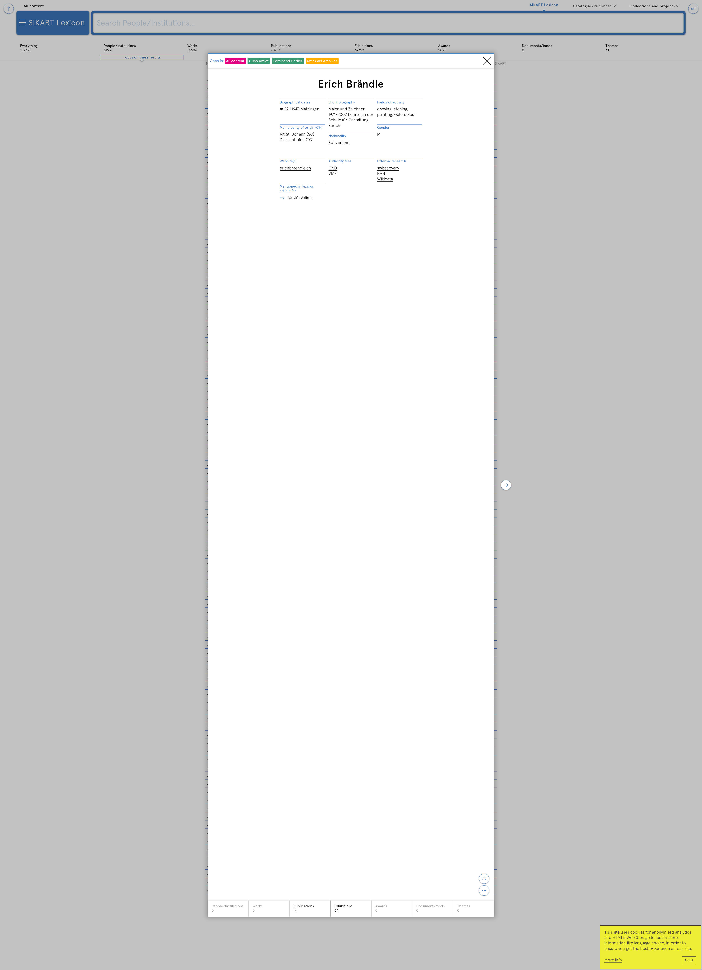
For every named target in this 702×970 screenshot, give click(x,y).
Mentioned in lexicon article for (297, 189)
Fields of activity (390, 102)
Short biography (342, 102)
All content (235, 61)
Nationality (337, 136)
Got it (689, 960)
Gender (383, 127)
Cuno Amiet (259, 61)
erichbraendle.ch (295, 168)
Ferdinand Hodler (287, 61)
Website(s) (288, 161)
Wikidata (385, 179)
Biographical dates (295, 102)
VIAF (333, 174)
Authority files (340, 161)
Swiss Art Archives (322, 61)
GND (333, 168)
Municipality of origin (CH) (301, 127)
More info (613, 960)
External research (391, 161)
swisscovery (388, 168)
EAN (381, 174)
